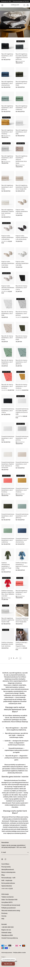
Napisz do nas (6, 930)
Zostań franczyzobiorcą (9, 938)
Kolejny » (20, 658)
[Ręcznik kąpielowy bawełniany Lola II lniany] (7, 177)
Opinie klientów (6, 886)
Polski (3, 957)
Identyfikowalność (7, 869)
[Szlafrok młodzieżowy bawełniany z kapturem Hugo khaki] (7, 554)
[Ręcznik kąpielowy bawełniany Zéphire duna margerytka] (22, 177)
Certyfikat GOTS (6, 902)
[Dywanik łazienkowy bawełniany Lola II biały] (7, 428)
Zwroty (3, 916)
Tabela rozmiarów (7, 897)
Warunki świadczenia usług (10, 910)
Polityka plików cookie (19, 952)
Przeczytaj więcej (15, 27)
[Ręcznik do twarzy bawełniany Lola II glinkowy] (22, 352)
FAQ (2, 919)
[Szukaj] (24, 5)
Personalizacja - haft (8, 878)
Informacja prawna (6, 952)
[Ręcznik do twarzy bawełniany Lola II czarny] (22, 278)
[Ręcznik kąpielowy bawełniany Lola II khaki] (22, 73)
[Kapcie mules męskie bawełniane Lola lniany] (22, 201)
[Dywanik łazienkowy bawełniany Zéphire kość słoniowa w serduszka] (7, 454)
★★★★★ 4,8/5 (7, 888)
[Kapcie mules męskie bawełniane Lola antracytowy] (22, 227)
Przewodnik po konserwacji (10, 905)
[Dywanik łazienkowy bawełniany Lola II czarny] (7, 401)
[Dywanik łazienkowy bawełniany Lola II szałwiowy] (7, 530)
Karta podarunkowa (8, 883)
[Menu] (2, 5)
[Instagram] (5, 859)
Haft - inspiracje (6, 880)
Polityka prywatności (8, 908)
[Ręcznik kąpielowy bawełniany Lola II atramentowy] (7, 73)
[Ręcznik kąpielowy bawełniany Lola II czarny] (7, 46)
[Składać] (28, 852)
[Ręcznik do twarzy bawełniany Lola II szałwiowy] (7, 352)
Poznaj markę (6, 867)
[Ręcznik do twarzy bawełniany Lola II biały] (7, 303)
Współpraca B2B (7, 935)
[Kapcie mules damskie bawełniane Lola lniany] (7, 253)
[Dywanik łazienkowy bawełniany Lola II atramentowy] (22, 530)
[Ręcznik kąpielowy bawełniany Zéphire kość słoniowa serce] (7, 201)
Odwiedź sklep (6, 932)
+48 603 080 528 (7, 927)
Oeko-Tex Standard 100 (9, 899)
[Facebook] (2, 859)
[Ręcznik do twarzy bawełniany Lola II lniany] (7, 328)
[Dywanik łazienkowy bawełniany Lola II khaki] (7, 506)
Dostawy (4, 913)
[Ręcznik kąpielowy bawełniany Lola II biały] (22, 122)
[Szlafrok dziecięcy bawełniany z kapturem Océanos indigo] (22, 554)
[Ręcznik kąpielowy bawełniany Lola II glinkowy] (7, 98)
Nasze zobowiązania (8, 872)
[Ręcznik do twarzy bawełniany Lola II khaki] (22, 328)
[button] (8, 964)
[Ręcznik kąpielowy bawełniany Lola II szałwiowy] (22, 98)
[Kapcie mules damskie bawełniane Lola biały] (22, 253)
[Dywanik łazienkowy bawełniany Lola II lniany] (22, 454)
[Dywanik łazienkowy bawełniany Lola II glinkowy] (22, 506)
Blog (3, 875)
